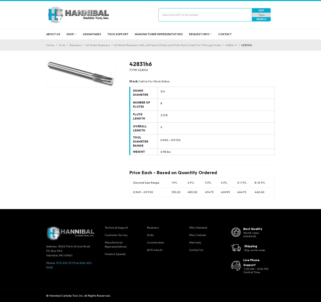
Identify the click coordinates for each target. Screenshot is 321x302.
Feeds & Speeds (115, 254)
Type (261, 14)
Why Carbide (197, 235)
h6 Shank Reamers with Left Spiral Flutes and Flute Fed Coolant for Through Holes (167, 45)
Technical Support (116, 227)
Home (50, 45)
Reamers (75, 45)
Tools (62, 45)
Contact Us (196, 250)
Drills (150, 235)
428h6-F (231, 45)
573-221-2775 (65, 263)
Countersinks (155, 242)
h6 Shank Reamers (98, 45)
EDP (261, 10)
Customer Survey (116, 235)
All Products (155, 250)
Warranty (195, 242)
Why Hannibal (198, 227)
